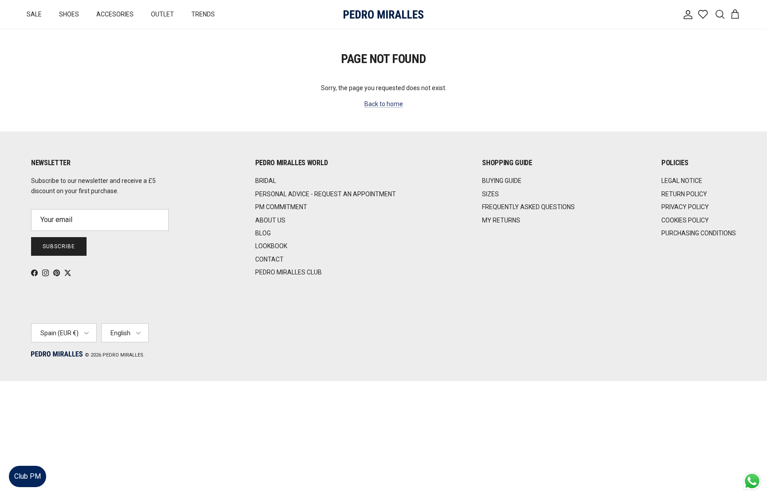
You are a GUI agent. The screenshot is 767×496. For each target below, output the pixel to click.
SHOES (69, 14)
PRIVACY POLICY (685, 206)
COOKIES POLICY (685, 220)
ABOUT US (270, 220)
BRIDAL (265, 180)
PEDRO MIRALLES (123, 355)
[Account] (686, 14)
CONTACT (269, 259)
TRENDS (203, 14)
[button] (751, 462)
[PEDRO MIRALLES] (383, 14)
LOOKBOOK (271, 246)
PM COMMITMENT (281, 206)
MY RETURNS (501, 220)
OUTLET (162, 14)
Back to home (383, 103)
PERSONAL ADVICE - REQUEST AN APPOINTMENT (325, 194)
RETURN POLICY (684, 194)
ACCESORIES (115, 14)
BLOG (263, 233)
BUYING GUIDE (502, 180)
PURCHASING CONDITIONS (698, 233)
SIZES (490, 194)
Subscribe (59, 246)
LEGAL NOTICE (681, 180)
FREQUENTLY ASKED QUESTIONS (528, 206)
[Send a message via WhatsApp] (752, 481)
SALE (34, 14)
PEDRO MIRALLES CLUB (288, 272)
